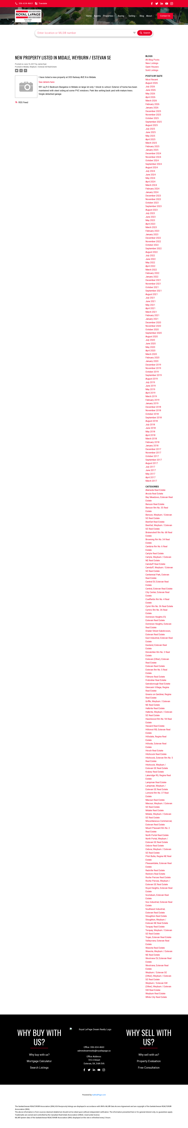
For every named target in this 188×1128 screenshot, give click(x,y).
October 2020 (152, 329)
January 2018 (151, 445)
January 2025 (151, 150)
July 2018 (150, 424)
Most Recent (151, 79)
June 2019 (150, 385)
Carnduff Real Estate (155, 564)
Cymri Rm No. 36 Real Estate (159, 606)
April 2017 (150, 477)
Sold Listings (151, 70)
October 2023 (152, 202)
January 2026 (151, 107)
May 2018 (150, 431)
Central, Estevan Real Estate (158, 588)
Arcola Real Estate (154, 493)
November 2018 (153, 410)
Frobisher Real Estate (155, 680)
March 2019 (151, 396)
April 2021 (150, 308)
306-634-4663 (26, 3)
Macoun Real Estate (155, 800)
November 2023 (153, 199)
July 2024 (150, 171)
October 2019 (152, 371)
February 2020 (152, 357)
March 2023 (151, 227)
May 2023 (150, 220)
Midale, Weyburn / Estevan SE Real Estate (40, 67)
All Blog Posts (152, 59)
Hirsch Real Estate (154, 750)
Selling (132, 16)
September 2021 (153, 290)
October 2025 (152, 118)
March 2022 (151, 269)
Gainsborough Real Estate (157, 683)
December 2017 (153, 449)
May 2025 (150, 136)
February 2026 (152, 104)
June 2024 (150, 174)
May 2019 (150, 389)
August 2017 (151, 463)
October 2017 (152, 456)
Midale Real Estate (154, 810)
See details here (47, 82)
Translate (43, 3)
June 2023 (150, 217)
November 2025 (153, 114)
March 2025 (151, 143)
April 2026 (150, 97)
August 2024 (151, 167)
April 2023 (150, 224)
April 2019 (150, 392)
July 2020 (150, 340)
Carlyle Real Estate (154, 553)
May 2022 (150, 262)
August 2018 (151, 421)
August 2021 (151, 294)
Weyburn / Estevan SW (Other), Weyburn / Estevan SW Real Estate (158, 986)
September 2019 (153, 375)
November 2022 (153, 241)
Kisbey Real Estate (154, 771)
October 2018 (152, 414)
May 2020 (150, 347)
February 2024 (152, 188)
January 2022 (151, 276)
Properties (108, 16)
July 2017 (150, 467)
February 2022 (152, 273)
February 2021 (152, 315)
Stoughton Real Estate (156, 916)
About (149, 16)
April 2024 (150, 181)
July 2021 (150, 297)
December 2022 (153, 238)
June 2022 (150, 259)
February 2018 (152, 442)
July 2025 (150, 129)
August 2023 (151, 210)
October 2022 (152, 245)
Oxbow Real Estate (154, 845)
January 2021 (151, 319)
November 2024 (153, 157)
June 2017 (150, 470)
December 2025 (153, 111)
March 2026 (151, 100)
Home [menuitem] (89, 16)
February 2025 (152, 146)
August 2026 (151, 83)
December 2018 (153, 407)
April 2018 (150, 435)
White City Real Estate (156, 997)
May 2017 (150, 474)
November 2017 (153, 452)
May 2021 (150, 305)
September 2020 (153, 333)
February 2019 (152, 400)
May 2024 (150, 178)
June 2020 (150, 343)
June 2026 (150, 90)
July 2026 (150, 86)
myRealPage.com (99, 1095)
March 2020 (151, 354)
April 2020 (150, 350)
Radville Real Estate (155, 870)
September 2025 (153, 122)
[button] (24, 3)
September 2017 (153, 459)
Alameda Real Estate (155, 490)
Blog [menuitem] (142, 16)
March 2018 (151, 438)
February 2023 (152, 231)
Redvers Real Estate (155, 874)
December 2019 (153, 364)
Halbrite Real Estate (155, 708)
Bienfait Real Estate (154, 522)
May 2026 (150, 93)
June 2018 (150, 428)
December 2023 (153, 195)
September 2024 (153, 164)
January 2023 (151, 234)
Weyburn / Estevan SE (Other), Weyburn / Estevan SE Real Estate (158, 976)
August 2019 (151, 378)
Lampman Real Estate (155, 782)
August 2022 (151, 252)
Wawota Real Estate (155, 948)
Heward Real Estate (154, 726)
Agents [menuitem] (97, 16)
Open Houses (152, 66)
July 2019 (150, 382)
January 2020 (151, 361)
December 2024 (153, 153)
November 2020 (153, 326)
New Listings (151, 63)
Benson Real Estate (154, 504)
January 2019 (151, 403)
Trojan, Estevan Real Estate (158, 937)
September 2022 (153, 248)
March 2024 (151, 185)
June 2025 (150, 132)
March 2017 (151, 481)
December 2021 (153, 280)
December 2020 (153, 322)
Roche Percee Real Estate (158, 877)
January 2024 (151, 192)
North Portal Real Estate (157, 835)
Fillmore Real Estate (155, 676)
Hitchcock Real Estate (156, 754)
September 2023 (153, 206)
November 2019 (153, 368)
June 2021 (150, 301)
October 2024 (152, 160)
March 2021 (151, 312)
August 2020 (151, 336)
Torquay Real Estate (155, 926)
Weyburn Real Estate (155, 993)
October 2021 (152, 287)
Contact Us (165, 16)
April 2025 (150, 139)
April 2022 (150, 266)
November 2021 (153, 283)
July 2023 (150, 213)
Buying (121, 16)
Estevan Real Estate (155, 666)
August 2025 (151, 125)
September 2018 (153, 417)
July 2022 (150, 255)
